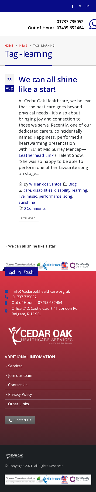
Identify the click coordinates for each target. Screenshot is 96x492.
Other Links (18, 403)
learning (79, 190)
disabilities (42, 190)
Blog (73, 184)
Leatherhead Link (36, 155)
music (32, 196)
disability (62, 190)
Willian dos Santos (45, 184)
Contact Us (17, 384)
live (22, 196)
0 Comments (35, 208)
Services (15, 365)
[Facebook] (72, 6)
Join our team (20, 375)
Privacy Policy (20, 394)
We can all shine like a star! (48, 84)
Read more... (29, 218)
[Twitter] (80, 6)
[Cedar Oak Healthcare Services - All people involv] (16, 24)
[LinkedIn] (88, 6)
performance (50, 196)
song (67, 196)
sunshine (27, 202)
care (27, 190)
